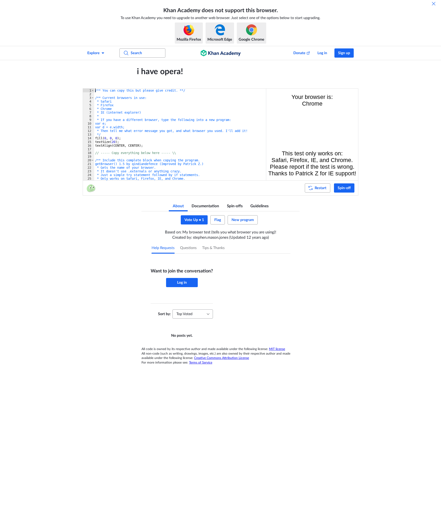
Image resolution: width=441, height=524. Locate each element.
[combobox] (192, 314)
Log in (322, 53)
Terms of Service (200, 362)
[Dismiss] (433, 3)
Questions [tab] (188, 248)
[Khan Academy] (221, 53)
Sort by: (164, 314)
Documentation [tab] (205, 206)
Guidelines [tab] (259, 206)
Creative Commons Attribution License (221, 358)
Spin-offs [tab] (235, 206)
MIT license (277, 349)
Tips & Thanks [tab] (213, 248)
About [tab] (178, 206)
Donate (299, 53)
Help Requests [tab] (163, 248)
